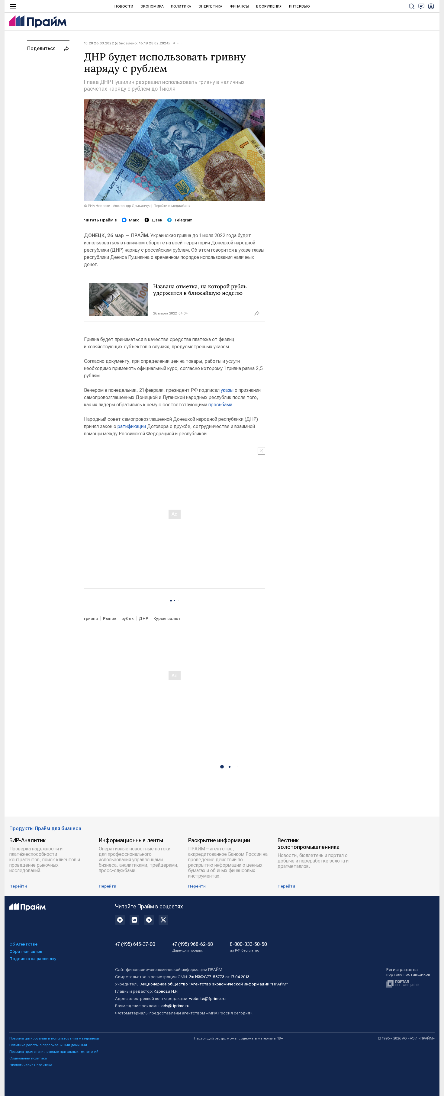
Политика (181, 6)
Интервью (299, 6)
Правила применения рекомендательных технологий (53, 1051)
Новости (123, 6)
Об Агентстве (23, 944)
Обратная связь (25, 951)
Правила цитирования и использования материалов (54, 1038)
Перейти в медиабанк (172, 206)
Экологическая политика (30, 1065)
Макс (134, 220)
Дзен (157, 220)
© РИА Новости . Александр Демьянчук (117, 206)
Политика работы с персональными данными (48, 1045)
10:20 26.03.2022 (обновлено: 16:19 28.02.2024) (127, 43)
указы (227, 390)
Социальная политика (28, 1058)
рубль (127, 618)
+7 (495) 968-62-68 (192, 947)
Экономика (152, 6)
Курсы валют (167, 618)
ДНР (143, 618)
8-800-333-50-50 (248, 947)
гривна (91, 618)
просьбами (220, 405)
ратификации (131, 426)
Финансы (239, 6)
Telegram (183, 220)
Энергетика (210, 6)
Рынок (109, 618)
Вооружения (269, 6)
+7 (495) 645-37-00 (135, 944)
